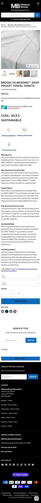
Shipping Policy (6, 493)
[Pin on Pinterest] (15, 311)
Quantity (4, 288)
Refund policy (7, 495)
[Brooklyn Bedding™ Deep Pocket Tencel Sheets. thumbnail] (12, 73)
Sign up (31, 340)
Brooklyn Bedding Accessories (19, 25)
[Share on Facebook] (2, 311)
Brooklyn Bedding (9, 89)
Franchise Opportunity (21, 495)
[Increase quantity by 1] (19, 293)
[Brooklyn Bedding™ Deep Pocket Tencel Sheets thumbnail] (4, 73)
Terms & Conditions (19, 493)
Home (3, 25)
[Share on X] (6, 311)
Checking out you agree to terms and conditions (19, 270)
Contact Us (34, 495)
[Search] (37, 15)
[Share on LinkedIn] (10, 311)
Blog (6, 349)
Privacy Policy (33, 493)
